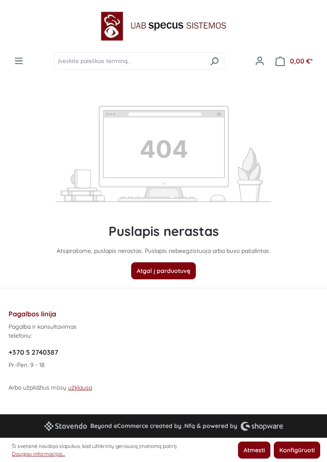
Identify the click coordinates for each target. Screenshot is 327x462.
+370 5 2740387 (33, 352)
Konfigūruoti (297, 450)
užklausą (80, 387)
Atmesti (254, 450)
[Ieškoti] (214, 61)
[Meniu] (19, 60)
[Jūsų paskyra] (260, 60)
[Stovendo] (65, 426)
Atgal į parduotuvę (163, 271)
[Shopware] (262, 426)
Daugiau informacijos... (38, 454)
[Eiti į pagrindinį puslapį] (163, 26)
